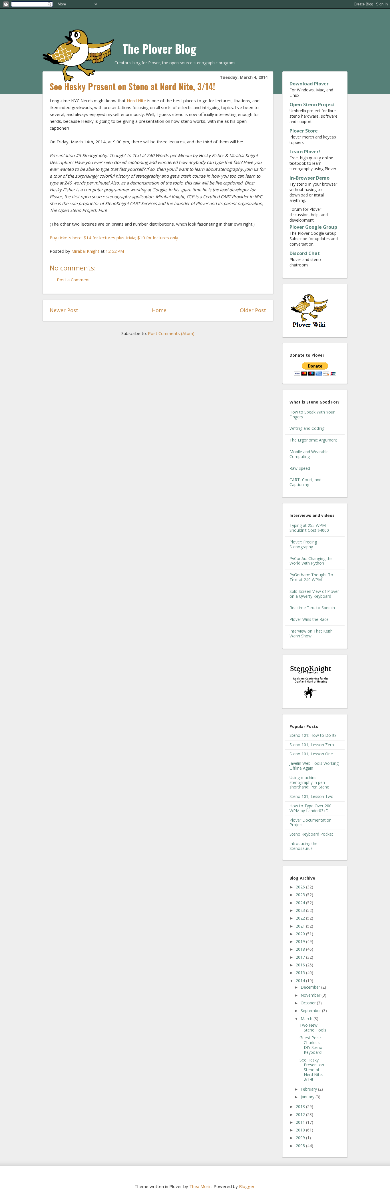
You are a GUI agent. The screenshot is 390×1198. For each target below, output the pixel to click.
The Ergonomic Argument (313, 440)
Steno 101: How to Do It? (313, 735)
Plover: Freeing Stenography (303, 544)
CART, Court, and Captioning (305, 482)
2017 (301, 957)
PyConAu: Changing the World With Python (311, 561)
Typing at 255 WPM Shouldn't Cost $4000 (309, 528)
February (309, 1089)
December (311, 987)
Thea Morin (200, 1186)
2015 (301, 972)
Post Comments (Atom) (171, 333)
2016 (301, 965)
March (307, 1018)
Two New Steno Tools (312, 1027)
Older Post (253, 310)
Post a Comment (73, 279)
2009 (301, 1137)
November (311, 995)
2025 (301, 894)
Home (159, 310)
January (308, 1096)
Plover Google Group (313, 227)
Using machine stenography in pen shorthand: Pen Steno (309, 782)
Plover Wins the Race (309, 619)
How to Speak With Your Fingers (312, 414)
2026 (301, 887)
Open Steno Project (312, 104)
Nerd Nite (136, 100)
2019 (301, 941)
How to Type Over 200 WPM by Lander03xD (310, 808)
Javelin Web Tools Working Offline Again (314, 765)
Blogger (247, 1186)
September (311, 1010)
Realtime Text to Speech (312, 607)
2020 (301, 933)
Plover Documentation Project (310, 822)
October (309, 1003)
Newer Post (64, 310)
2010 (301, 1130)
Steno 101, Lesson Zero (312, 744)
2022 (301, 918)
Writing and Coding (307, 428)
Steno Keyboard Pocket (311, 834)
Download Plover (309, 84)
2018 (301, 949)
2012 (301, 1114)
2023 (301, 910)
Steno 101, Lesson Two (311, 796)
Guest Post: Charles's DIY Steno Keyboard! (310, 1045)
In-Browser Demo (309, 178)
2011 (301, 1122)
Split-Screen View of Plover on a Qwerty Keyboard (314, 594)
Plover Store (304, 131)
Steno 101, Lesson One (311, 753)
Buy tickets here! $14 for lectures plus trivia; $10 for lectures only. (114, 237)
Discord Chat (305, 253)
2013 (301, 1106)
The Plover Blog (159, 48)
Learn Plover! (305, 152)
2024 (301, 902)
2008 (301, 1145)
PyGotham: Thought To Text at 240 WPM (311, 577)
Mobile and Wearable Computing (309, 454)
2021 (301, 926)
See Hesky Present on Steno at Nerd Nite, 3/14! (311, 1069)
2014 (301, 980)
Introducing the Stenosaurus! (303, 846)
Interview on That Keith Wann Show (311, 633)
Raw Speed (300, 468)
